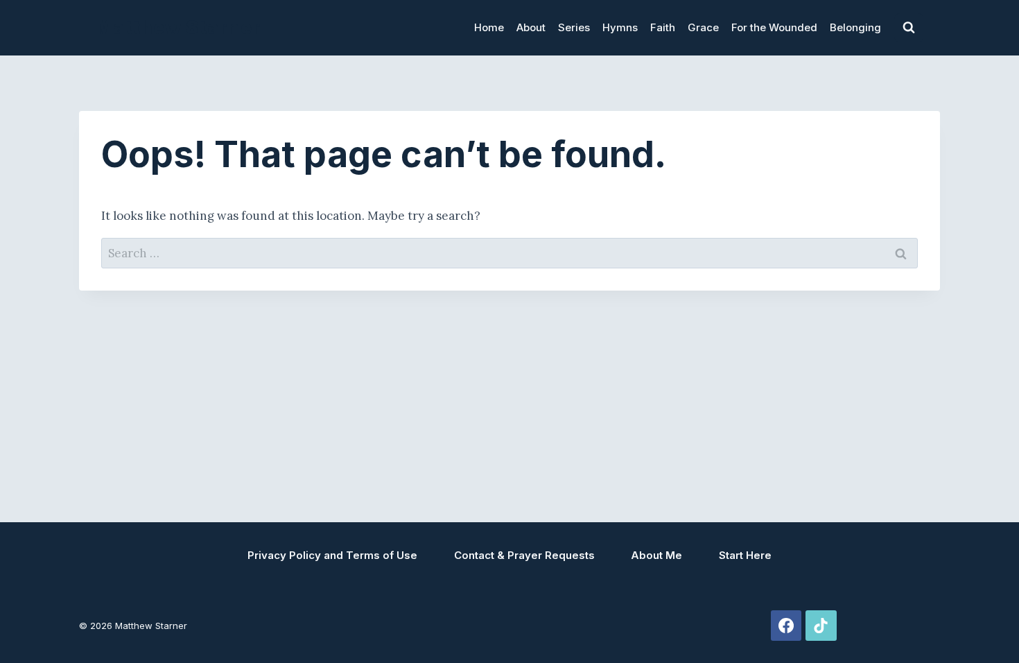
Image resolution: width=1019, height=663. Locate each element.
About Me (656, 555)
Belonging (855, 27)
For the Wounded (774, 27)
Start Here (745, 555)
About (531, 27)
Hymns (620, 27)
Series (574, 27)
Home (489, 27)
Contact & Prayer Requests (524, 555)
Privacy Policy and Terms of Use (332, 555)
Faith (662, 27)
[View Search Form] (908, 27)
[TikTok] (820, 625)
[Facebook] (786, 625)
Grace (703, 27)
